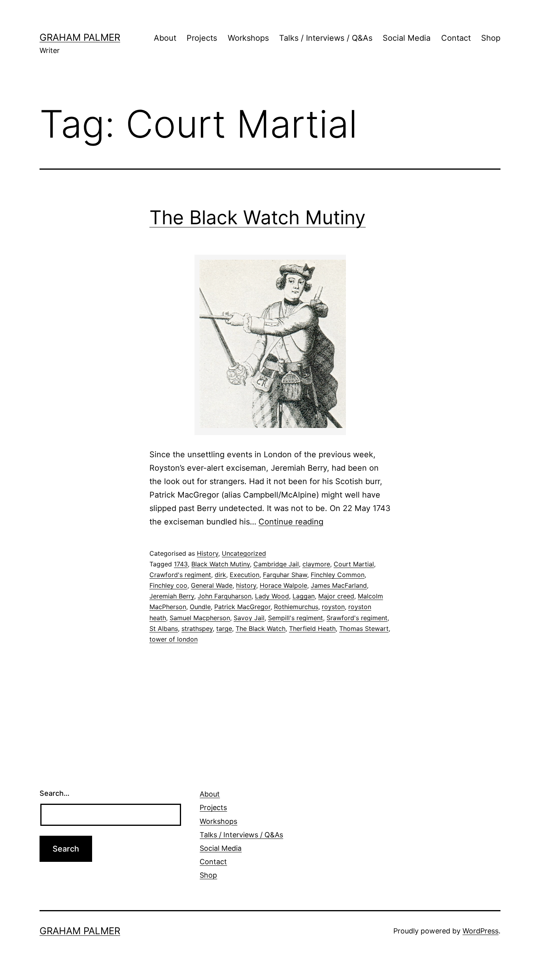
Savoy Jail (249, 618)
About (165, 38)
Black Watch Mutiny (220, 564)
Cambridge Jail (276, 564)
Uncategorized (244, 553)
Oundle (200, 607)
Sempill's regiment (295, 618)
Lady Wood (272, 596)
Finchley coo (168, 585)
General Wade (211, 585)
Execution (244, 575)
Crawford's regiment (180, 575)
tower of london (173, 639)
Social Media (406, 38)
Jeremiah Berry (171, 596)
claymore (316, 564)
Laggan (304, 596)
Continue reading (291, 521)
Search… (55, 793)
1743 (181, 564)
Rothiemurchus (296, 607)
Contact (456, 38)
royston (333, 607)
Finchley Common (337, 575)
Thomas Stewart (364, 628)
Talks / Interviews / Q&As (325, 38)
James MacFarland (339, 585)
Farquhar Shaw (285, 575)
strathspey (197, 628)
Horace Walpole (283, 585)
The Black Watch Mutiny (257, 217)
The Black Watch (260, 628)
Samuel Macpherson (200, 618)
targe (224, 628)
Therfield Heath (312, 628)
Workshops (248, 38)
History (207, 553)
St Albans (163, 628)
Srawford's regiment (357, 618)
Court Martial (354, 564)
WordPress (480, 931)
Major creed (336, 596)
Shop (490, 38)
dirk (220, 575)
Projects (202, 38)
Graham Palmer (80, 37)
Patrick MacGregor (242, 607)
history (246, 585)
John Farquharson (224, 596)
